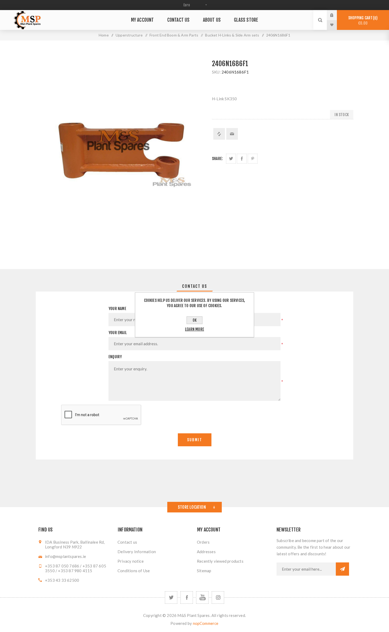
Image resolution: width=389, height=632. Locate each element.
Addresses (206, 551)
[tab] (194, 286)
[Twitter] (171, 597)
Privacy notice (130, 561)
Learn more (194, 329)
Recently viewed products (220, 561)
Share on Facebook (242, 158)
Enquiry (115, 356)
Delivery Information (136, 551)
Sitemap (204, 570)
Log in (336, 15)
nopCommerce (206, 623)
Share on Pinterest (252, 158)
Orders (203, 542)
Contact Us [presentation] (194, 286)
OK (195, 320)
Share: (217, 158)
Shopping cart (362, 20)
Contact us (127, 542)
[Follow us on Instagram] (218, 597)
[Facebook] (186, 597)
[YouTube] (202, 597)
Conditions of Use (133, 570)
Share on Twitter (231, 158)
